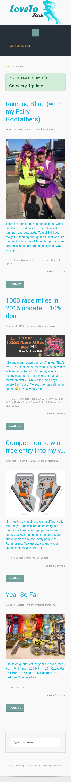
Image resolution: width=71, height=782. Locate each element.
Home (8, 66)
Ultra (8, 405)
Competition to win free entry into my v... (35, 446)
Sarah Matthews (45, 129)
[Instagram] (35, 7)
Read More (15, 284)
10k (46, 398)
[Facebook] (21, 7)
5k (7, 402)
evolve (12, 765)
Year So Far (22, 595)
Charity (53, 260)
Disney (34, 402)
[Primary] (35, 33)
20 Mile (52, 398)
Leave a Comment (55, 271)
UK (59, 260)
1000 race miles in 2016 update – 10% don (33, 308)
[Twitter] (28, 7)
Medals (36, 557)
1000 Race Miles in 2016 (22, 260)
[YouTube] (42, 7)
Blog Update (42, 260)
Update (9, 263)
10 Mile (14, 398)
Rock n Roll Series (47, 402)
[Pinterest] (50, 7)
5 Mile (60, 398)
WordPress (57, 765)
